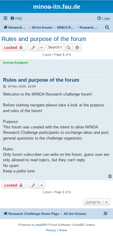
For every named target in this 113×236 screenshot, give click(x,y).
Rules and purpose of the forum (44, 39)
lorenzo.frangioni (15, 62)
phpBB (41, 224)
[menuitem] (16, 18)
